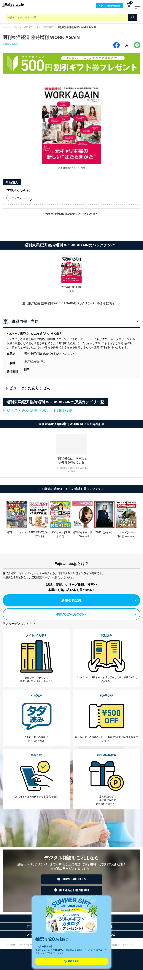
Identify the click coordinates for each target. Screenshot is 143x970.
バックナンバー (18, 197)
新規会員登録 (71, 600)
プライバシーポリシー (30, 944)
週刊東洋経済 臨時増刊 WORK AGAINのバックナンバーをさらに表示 (68, 303)
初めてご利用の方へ (71, 614)
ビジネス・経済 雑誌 (23, 27)
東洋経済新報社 (10, 44)
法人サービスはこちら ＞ (19, 623)
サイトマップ (129, 944)
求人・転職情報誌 (45, 27)
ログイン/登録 (109, 5)
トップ (6, 27)
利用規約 (11, 944)
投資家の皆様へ (112, 944)
